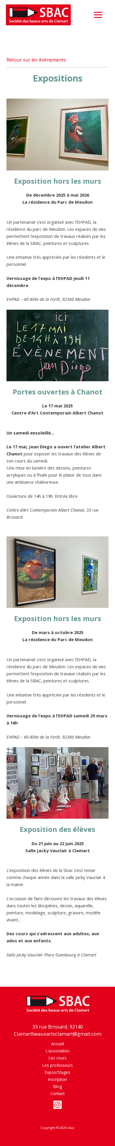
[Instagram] (57, 1104)
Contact (57, 1093)
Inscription (57, 1079)
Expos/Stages (57, 1072)
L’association (58, 1051)
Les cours (58, 1058)
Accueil (57, 1044)
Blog (57, 1086)
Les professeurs (57, 1065)
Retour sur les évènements (36, 60)
